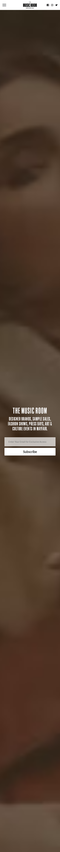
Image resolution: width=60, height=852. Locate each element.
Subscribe (30, 452)
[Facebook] (48, 5)
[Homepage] (30, 5)
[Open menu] (11, 5)
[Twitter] (56, 5)
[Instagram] (52, 5)
